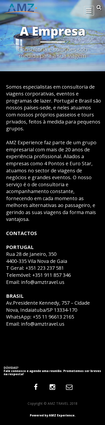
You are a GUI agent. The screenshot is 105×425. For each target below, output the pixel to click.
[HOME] (52, 10)
